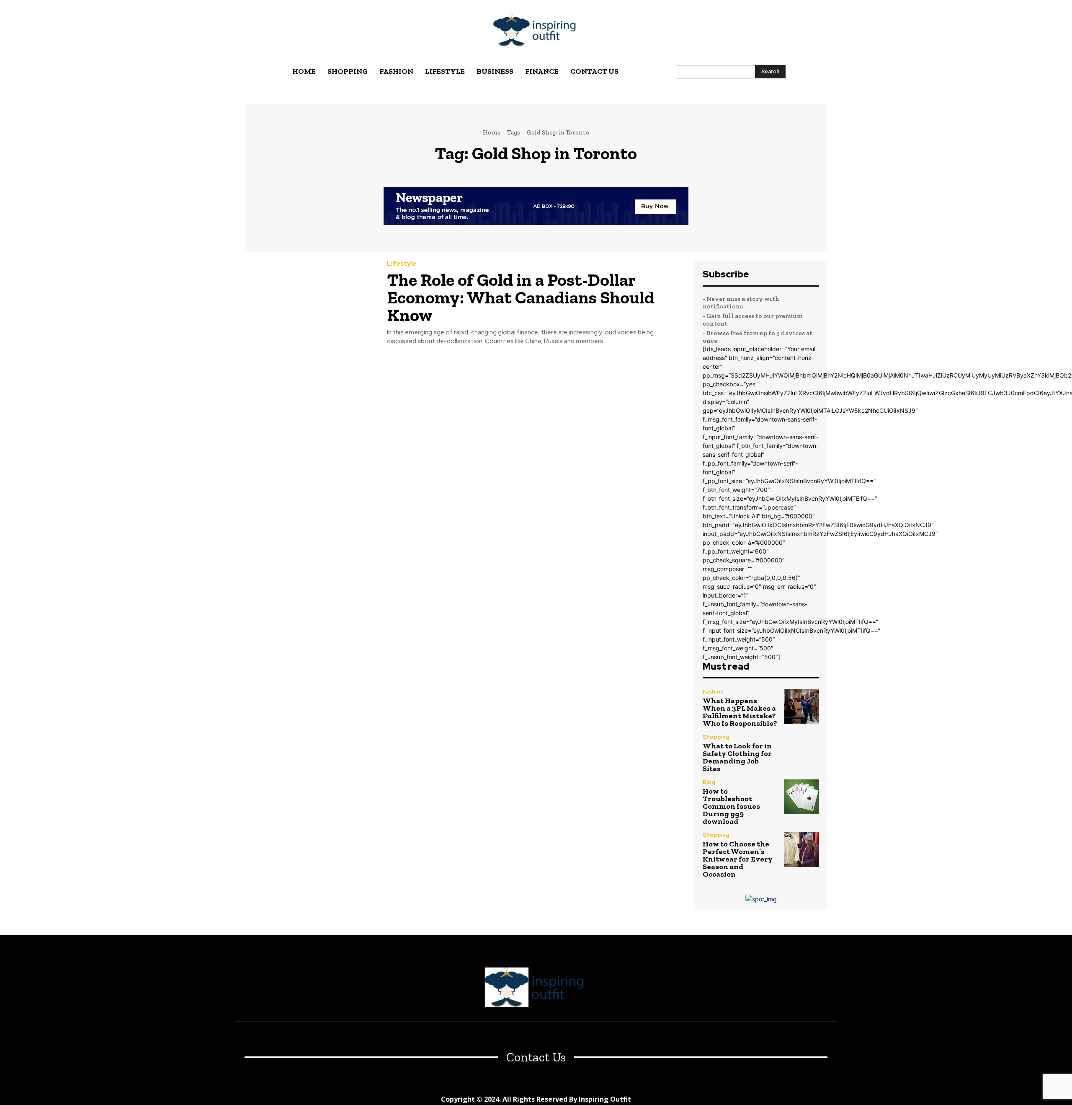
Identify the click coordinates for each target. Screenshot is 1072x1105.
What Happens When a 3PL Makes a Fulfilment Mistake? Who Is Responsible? (740, 712)
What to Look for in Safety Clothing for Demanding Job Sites (737, 757)
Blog (709, 782)
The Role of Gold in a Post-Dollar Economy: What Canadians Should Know (521, 297)
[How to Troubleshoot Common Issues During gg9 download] (801, 796)
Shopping (716, 737)
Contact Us (536, 1057)
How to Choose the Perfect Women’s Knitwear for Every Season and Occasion (738, 859)
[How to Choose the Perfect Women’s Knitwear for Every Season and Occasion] (801, 849)
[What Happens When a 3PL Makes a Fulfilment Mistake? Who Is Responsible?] (801, 706)
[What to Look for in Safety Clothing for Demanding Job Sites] (801, 751)
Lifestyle (401, 264)
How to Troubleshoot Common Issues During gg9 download (731, 806)
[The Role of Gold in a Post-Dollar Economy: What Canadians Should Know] (309, 302)
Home (491, 132)
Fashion (713, 691)
